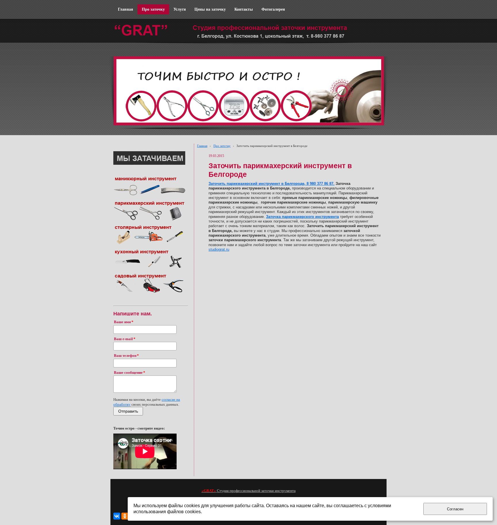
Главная (202, 145)
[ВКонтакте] (116, 516)
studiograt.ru (219, 250)
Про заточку (222, 145)
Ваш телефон (125, 356)
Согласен (455, 509)
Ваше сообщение (128, 373)
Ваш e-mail (123, 339)
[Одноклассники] (124, 516)
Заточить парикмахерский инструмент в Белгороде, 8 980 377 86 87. (271, 184)
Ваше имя (122, 322)
